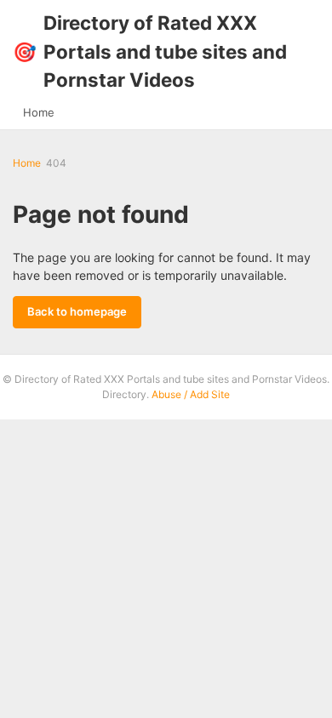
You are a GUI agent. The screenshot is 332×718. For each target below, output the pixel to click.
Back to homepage (77, 311)
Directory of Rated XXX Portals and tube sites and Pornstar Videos (150, 51)
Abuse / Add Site (191, 394)
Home (38, 112)
